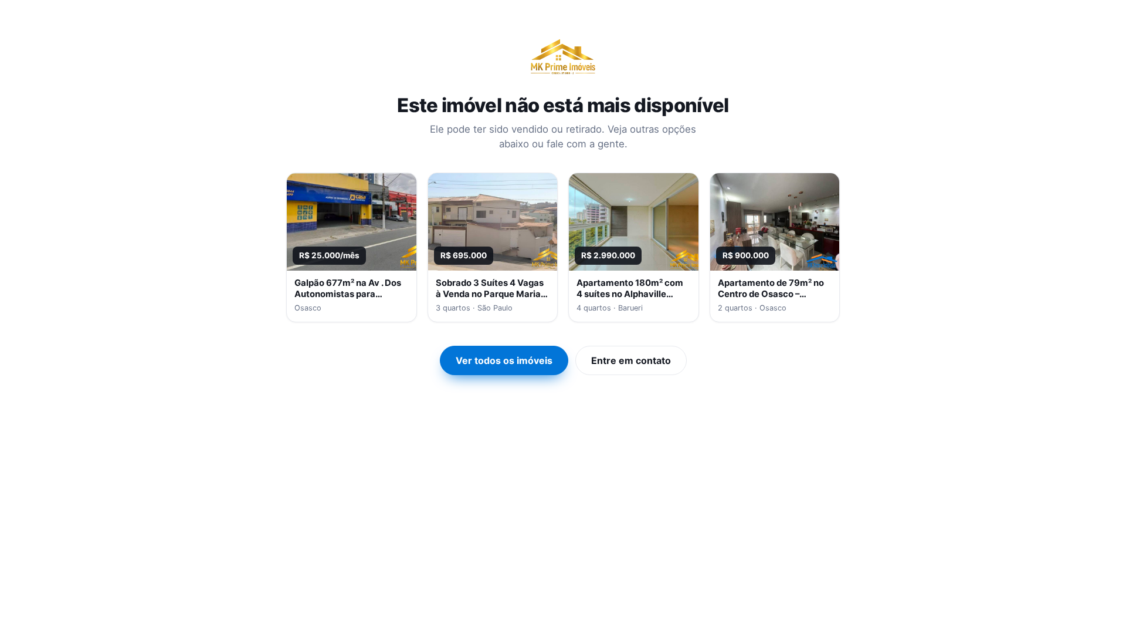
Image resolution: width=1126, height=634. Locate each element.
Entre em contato (631, 360)
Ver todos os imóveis (504, 360)
